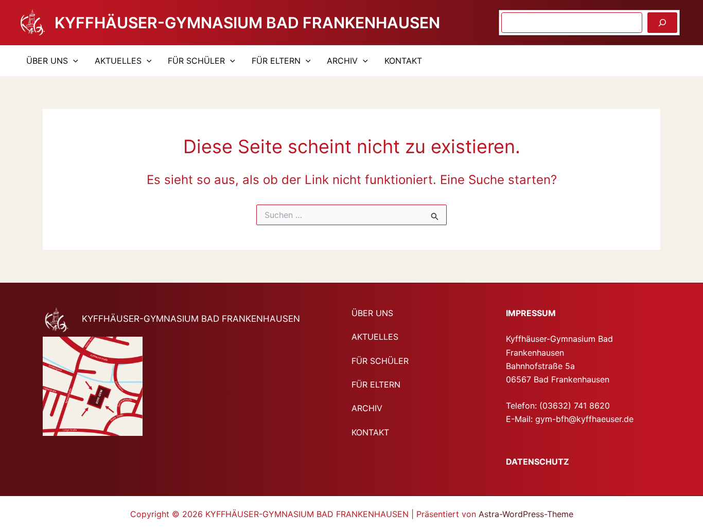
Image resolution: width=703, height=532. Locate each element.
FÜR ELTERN (276, 61)
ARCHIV (342, 61)
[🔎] (662, 22)
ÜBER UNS (47, 61)
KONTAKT (403, 61)
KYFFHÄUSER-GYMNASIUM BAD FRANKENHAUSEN (247, 22)
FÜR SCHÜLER (196, 61)
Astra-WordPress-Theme (526, 514)
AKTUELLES (118, 61)
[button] (73, 60)
